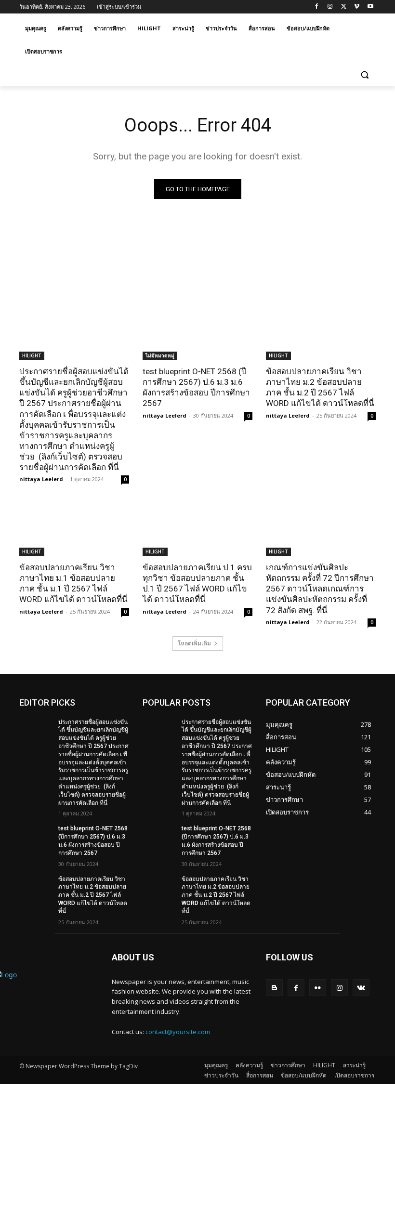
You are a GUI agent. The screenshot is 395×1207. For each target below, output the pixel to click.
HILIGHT (31, 355)
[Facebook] (316, 7)
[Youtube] (370, 7)
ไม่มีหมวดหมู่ (159, 355)
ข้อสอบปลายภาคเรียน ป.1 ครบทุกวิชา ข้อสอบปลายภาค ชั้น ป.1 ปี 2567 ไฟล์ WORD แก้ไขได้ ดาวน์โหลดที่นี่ (197, 583)
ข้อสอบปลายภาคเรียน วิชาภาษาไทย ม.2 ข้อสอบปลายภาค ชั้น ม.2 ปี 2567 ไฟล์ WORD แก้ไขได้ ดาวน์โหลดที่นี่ (320, 387)
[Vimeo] (356, 7)
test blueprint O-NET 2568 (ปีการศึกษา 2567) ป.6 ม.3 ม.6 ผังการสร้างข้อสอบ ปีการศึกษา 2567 (196, 387)
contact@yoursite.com (177, 1031)
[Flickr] (317, 987)
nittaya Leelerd (41, 479)
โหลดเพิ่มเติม (194, 643)
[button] (364, 75)
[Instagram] (330, 7)
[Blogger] (274, 987)
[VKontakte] (361, 987)
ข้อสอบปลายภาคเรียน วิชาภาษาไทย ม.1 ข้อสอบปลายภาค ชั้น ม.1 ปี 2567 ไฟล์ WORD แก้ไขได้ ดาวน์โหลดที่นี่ (73, 583)
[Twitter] (343, 7)
